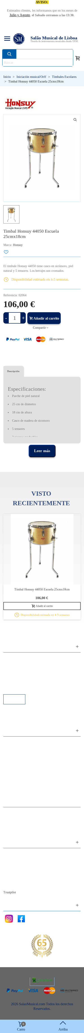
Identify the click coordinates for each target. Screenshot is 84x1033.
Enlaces (13, 664)
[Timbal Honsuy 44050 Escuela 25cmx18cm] (75, 119)
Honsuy (18, 245)
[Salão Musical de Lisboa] (19, 39)
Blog (11, 884)
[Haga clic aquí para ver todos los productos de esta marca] (20, 103)
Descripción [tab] (13, 371)
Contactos (15, 854)
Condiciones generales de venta (30, 676)
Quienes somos (18, 866)
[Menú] (6, 39)
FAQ (11, 658)
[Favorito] (6, 252)
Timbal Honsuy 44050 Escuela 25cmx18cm (42, 589)
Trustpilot (9, 892)
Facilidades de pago (22, 688)
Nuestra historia (19, 872)
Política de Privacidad (23, 670)
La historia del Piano (22, 878)
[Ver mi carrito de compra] (77, 58)
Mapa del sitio (18, 860)
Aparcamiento (18, 682)
